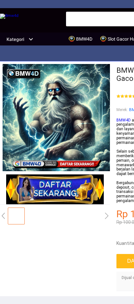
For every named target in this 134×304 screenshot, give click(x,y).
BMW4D (123, 120)
